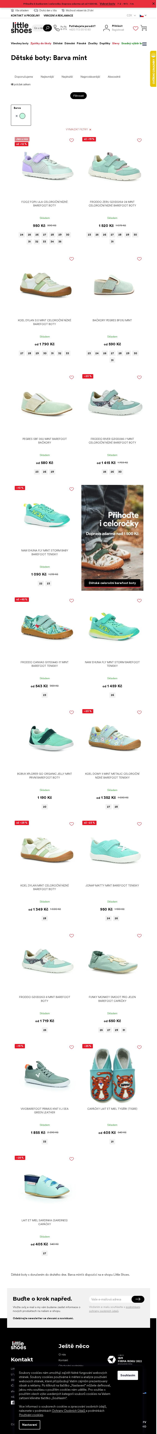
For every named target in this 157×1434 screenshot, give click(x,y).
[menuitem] (18, 43)
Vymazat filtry (75, 129)
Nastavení (28, 1425)
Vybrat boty (106, 3)
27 (43, 234)
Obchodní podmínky (69, 1365)
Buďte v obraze (11, 1402)
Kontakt (61, 1360)
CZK (128, 15)
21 (111, 1141)
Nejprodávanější (88, 76)
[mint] (19, 116)
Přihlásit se (136, 1299)
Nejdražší (65, 76)
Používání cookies (30, 1415)
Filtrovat (77, 95)
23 (87, 234)
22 (39, 583)
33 (42, 241)
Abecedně (112, 76)
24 (20, 234)
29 (58, 234)
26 (35, 234)
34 (50, 241)
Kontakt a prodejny (23, 15)
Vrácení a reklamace (57, 15)
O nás (60, 1354)
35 (58, 241)
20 (43, 806)
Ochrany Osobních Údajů (67, 1411)
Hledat (46, 28)
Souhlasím (126, 1375)
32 (35, 241)
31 (28, 241)
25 (27, 234)
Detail (41, 192)
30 (66, 234)
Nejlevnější (45, 76)
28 (50, 234)
